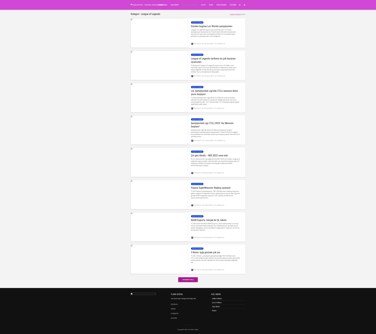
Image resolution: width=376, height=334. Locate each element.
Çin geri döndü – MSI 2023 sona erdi (209, 155)
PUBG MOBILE (221, 5)
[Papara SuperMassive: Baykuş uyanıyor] (159, 194)
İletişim (233, 5)
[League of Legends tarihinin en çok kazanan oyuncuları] (159, 65)
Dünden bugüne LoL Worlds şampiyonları (211, 26)
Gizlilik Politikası (217, 298)
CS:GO (203, 5)
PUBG (211, 5)
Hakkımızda (162, 5)
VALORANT (175, 5)
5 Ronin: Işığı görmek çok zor (205, 252)
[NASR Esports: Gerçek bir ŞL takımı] (159, 227)
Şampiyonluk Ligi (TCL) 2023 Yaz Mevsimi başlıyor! (212, 125)
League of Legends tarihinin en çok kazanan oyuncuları (213, 60)
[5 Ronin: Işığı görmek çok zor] (159, 259)
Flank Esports (197, 43)
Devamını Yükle (188, 280)
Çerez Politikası (217, 302)
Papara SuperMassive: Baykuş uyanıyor (211, 187)
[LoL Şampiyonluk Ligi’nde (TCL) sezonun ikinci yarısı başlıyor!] (159, 97)
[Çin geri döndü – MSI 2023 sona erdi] (159, 162)
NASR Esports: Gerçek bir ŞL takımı (208, 220)
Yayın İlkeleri (216, 306)
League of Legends (190, 5)
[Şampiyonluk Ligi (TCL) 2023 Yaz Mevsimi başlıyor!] (159, 130)
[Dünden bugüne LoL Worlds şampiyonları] (159, 33)
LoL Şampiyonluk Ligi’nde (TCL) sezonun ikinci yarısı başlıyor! (214, 92)
